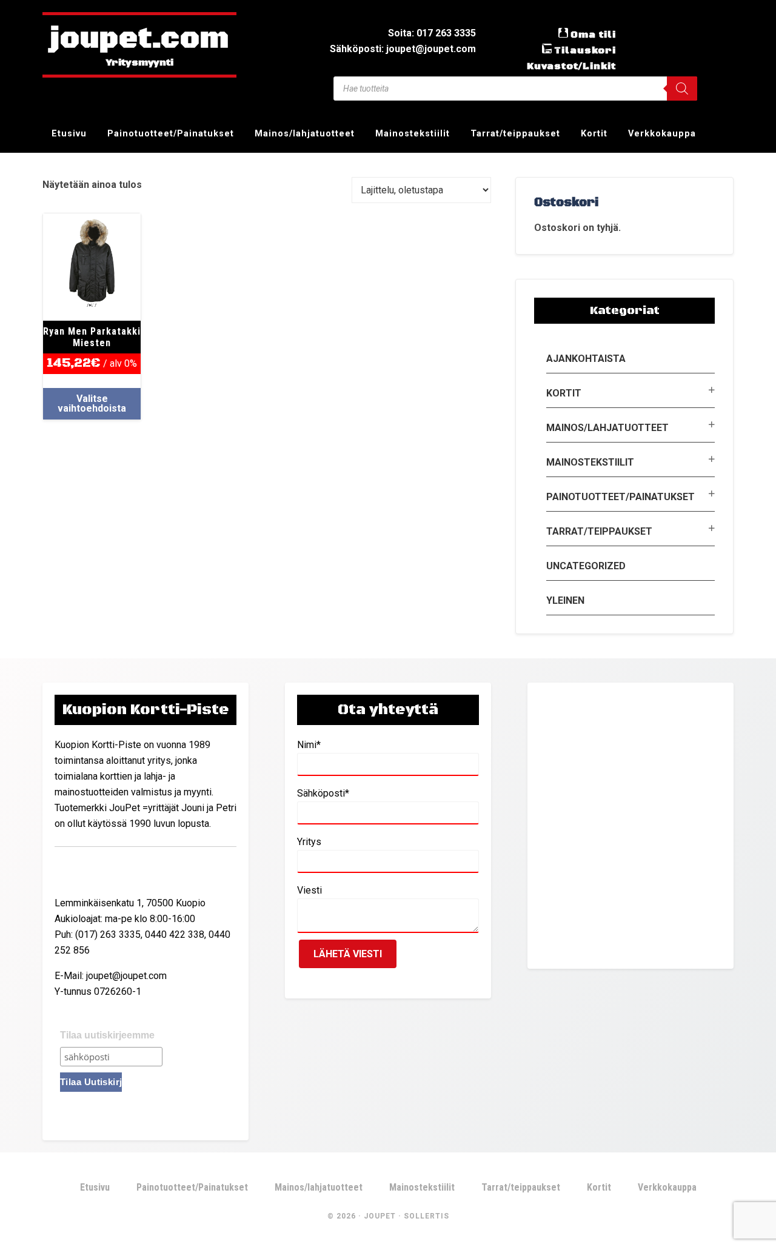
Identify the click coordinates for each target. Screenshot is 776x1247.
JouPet (380, 1216)
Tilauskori (585, 50)
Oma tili (593, 34)
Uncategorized (586, 566)
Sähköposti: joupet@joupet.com (403, 49)
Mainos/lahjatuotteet (607, 427)
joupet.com (139, 39)
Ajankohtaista (586, 358)
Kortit (563, 393)
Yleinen (565, 600)
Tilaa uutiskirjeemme (107, 1035)
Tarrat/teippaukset (599, 531)
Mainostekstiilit (590, 462)
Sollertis (426, 1216)
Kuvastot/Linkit (571, 66)
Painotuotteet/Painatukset (620, 497)
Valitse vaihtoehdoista (92, 403)
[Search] (682, 88)
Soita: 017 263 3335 (432, 33)
